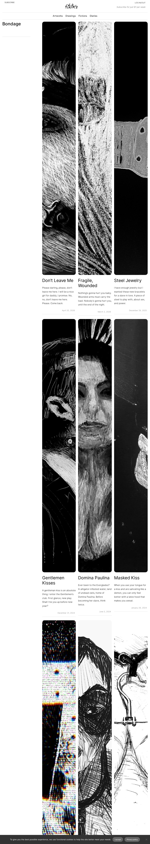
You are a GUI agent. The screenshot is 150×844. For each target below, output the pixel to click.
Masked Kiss (126, 577)
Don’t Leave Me (57, 280)
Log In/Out (140, 3)
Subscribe (10, 2)
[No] (146, 839)
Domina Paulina (94, 577)
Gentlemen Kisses (53, 580)
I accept (118, 839)
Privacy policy (132, 839)
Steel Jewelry (128, 280)
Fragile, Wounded (87, 283)
